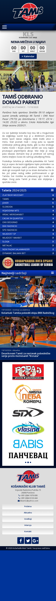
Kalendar (28, 56)
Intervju (28, 525)
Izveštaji (28, 519)
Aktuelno (28, 512)
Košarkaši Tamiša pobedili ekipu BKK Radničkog (27, 313)
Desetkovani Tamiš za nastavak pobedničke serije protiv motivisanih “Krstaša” (25, 355)
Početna (28, 506)
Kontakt (28, 531)
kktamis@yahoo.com (29, 500)
